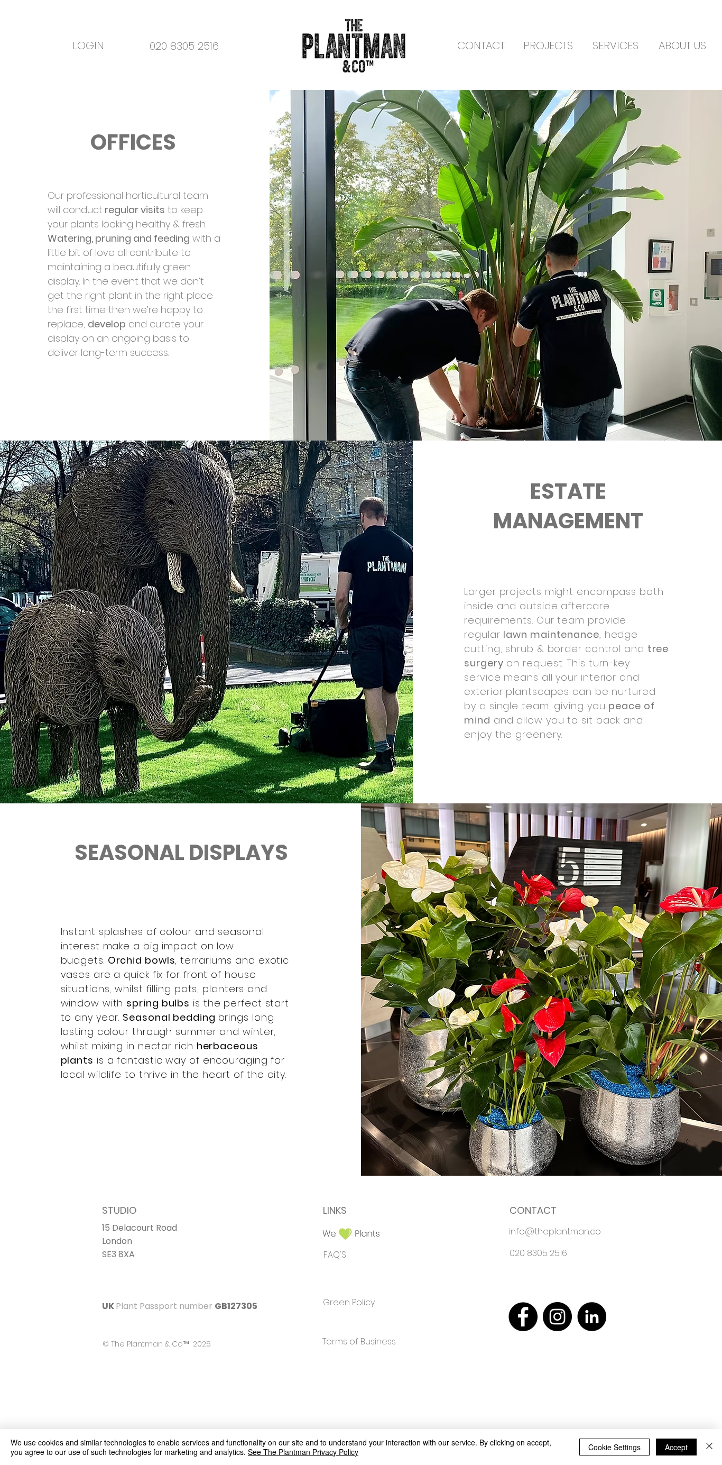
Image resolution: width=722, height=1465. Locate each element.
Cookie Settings (614, 1447)
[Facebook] (523, 1316)
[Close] (709, 1447)
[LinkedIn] (591, 1316)
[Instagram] (557, 1316)
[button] (547, 45)
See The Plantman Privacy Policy (303, 1451)
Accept (676, 1447)
